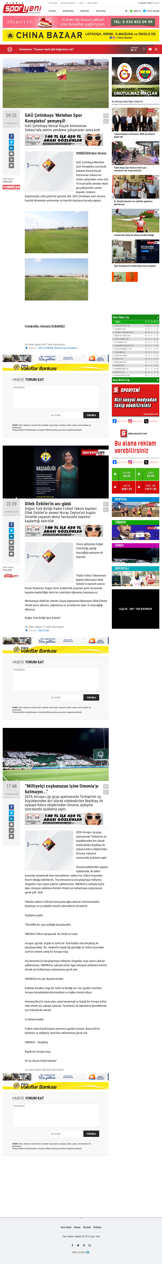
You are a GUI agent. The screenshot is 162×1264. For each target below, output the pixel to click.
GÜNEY (119, 545)
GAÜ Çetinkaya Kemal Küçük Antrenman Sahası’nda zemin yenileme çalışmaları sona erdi (62, 128)
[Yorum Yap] (11, 165)
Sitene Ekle (92, 3)
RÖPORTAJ (122, 568)
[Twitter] (11, 142)
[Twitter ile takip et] (78, 1245)
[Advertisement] (52, 1171)
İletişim (87, 1227)
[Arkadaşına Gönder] (11, 153)
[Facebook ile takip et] (72, 1245)
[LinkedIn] (11, 147)
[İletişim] (150, 49)
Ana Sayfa (53, 3)
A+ (106, 115)
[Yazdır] (11, 159)
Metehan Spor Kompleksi (65, 348)
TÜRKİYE (120, 522)
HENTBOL (121, 499)
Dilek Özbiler (43, 630)
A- (106, 121)
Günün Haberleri (68, 3)
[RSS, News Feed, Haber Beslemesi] (84, 1245)
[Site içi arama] (156, 49)
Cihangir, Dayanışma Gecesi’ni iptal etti (40, 49)
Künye (77, 1227)
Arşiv (81, 3)
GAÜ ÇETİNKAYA (45, 348)
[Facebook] (11, 136)
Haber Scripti (78, 1252)
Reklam (97, 1227)
